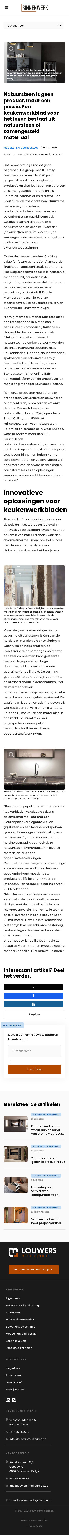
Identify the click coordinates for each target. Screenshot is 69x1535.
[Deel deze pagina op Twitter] (33, 987)
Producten (13, 1312)
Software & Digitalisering (22, 1305)
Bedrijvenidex (15, 1389)
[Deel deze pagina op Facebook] (33, 996)
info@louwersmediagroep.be (28, 1485)
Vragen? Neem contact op (31, 1269)
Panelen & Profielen (19, 1347)
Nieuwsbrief (14, 1382)
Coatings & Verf (16, 1340)
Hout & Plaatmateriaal (20, 1319)
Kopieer (34, 1014)
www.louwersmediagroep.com (30, 1500)
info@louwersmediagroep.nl (28, 1439)
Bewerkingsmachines (20, 1326)
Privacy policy (34, 1525)
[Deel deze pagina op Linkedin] (33, 1004)
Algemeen (13, 1298)
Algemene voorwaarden (34, 1520)
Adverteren (13, 1375)
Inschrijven (34, 1069)
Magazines (13, 1368)
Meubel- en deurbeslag (21, 147)
